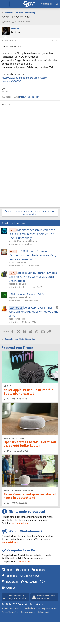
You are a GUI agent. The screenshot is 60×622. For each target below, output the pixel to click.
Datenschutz (44, 612)
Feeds (9, 569)
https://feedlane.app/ (29, 96)
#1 (57, 40)
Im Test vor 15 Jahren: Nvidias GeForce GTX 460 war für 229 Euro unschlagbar (33, 277)
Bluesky (41, 569)
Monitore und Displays (27, 241)
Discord (24, 569)
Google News (32, 575)
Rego (11, 318)
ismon (7, 21)
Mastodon (31, 581)
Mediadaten (30, 608)
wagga (12, 297)
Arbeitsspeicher (23, 297)
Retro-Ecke (21, 283)
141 (8, 450)
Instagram (12, 581)
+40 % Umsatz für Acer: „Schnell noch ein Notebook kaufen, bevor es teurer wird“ (32, 255)
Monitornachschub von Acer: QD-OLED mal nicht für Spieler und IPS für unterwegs (32, 234)
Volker (11, 262)
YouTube (11, 587)
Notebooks (21, 262)
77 (8, 398)
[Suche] (57, 4)
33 (8, 502)
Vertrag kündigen (10, 612)
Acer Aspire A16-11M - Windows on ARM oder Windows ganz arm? (33, 311)
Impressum (7, 608)
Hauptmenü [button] (6, 4)
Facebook (11, 575)
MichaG (12, 241)
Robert (12, 283)
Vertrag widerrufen (47, 608)
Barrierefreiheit (28, 612)
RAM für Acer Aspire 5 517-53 (28, 294)
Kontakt (18, 608)
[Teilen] (52, 41)
